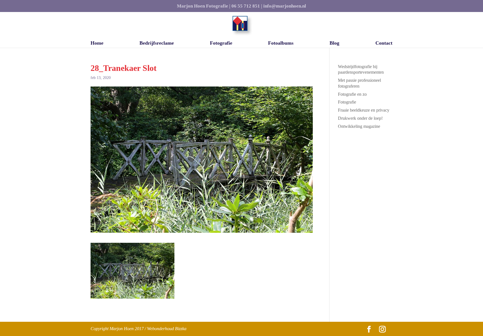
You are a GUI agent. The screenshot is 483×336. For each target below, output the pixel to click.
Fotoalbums (280, 43)
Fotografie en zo (352, 94)
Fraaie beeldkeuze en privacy (363, 110)
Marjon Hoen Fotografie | (203, 6)
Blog (334, 43)
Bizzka (180, 328)
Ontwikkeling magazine (359, 126)
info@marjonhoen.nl (284, 6)
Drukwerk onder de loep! (360, 118)
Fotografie (221, 43)
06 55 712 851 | (246, 6)
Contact (383, 43)
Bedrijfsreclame (156, 43)
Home (97, 43)
